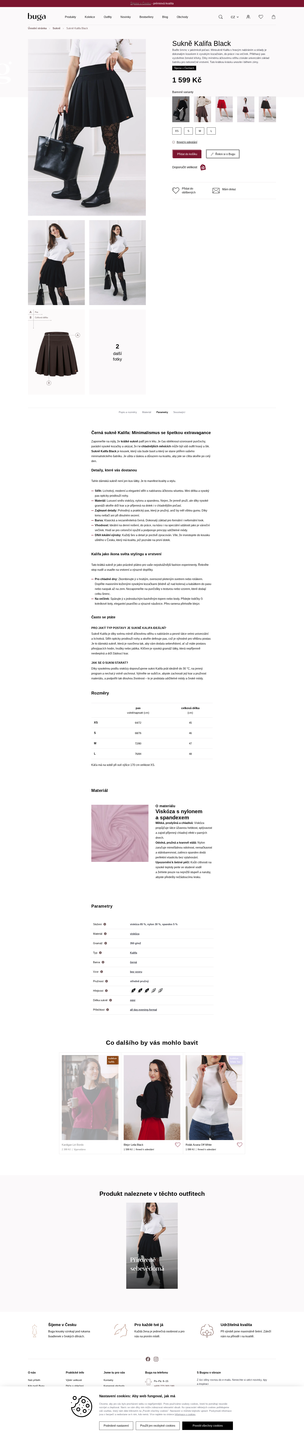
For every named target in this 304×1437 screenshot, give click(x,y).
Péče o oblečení (75, 1385)
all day (134, 1009)
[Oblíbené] (261, 16)
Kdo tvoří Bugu (36, 1385)
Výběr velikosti (74, 1380)
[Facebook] (148, 1358)
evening (143, 1009)
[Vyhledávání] (221, 16)
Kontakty (108, 1380)
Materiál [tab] (146, 412)
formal (153, 1009)
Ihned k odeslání (187, 142)
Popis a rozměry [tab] (128, 412)
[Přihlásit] (248, 16)
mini (132, 1000)
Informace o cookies (185, 1414)
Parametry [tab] (162, 412)
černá (133, 962)
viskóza (134, 933)
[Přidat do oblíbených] (177, 1144)
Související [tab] (179, 412)
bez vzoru (136, 971)
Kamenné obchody (114, 1385)
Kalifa (133, 952)
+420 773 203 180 (164, 1386)
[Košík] (273, 16)
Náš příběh (34, 1380)
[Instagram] (156, 1358)
